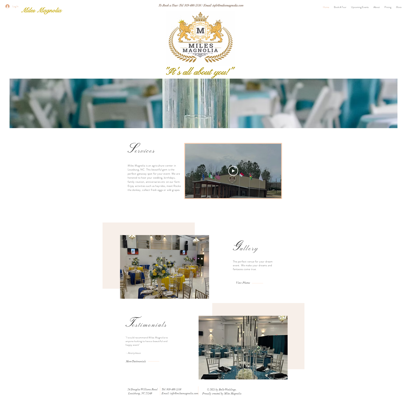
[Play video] (233, 171)
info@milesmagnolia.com (227, 5)
